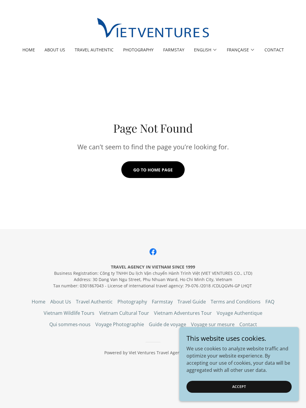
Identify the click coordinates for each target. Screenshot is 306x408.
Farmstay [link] (173, 50)
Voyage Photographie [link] (119, 324)
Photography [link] (138, 50)
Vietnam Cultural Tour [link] (124, 313)
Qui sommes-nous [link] (70, 324)
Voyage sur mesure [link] (213, 324)
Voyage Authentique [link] (239, 313)
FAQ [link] (269, 301)
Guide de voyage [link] (167, 324)
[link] (153, 27)
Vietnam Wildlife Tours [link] (69, 313)
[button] (205, 49)
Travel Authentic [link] (94, 50)
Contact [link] (274, 50)
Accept (239, 386)
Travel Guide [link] (192, 301)
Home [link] (28, 50)
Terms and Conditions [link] (236, 301)
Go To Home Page (153, 170)
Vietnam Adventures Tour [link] (183, 313)
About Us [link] (55, 50)
